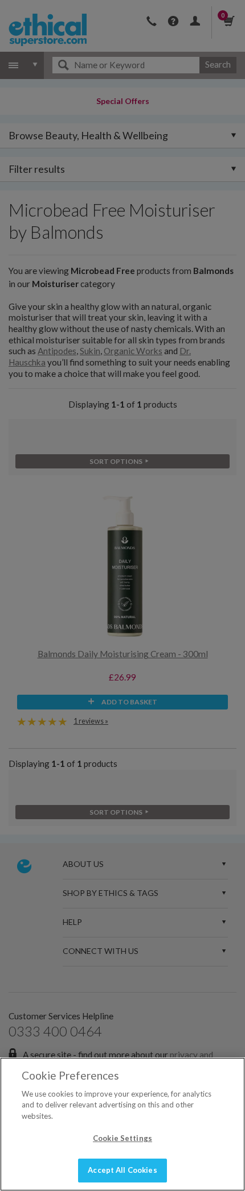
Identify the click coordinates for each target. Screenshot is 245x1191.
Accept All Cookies (122, 1170)
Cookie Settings (122, 1138)
